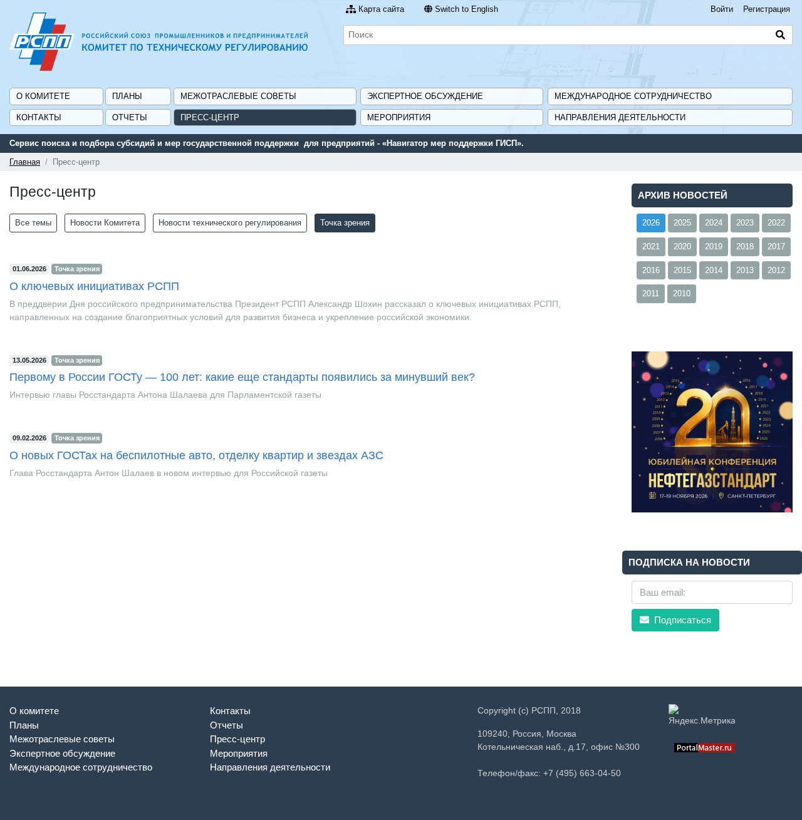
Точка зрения (345, 222)
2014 (713, 270)
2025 (682, 222)
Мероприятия (398, 117)
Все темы (33, 222)
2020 (682, 246)
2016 (651, 270)
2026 (651, 222)
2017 (776, 246)
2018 (745, 246)
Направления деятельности (620, 117)
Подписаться (681, 620)
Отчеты (129, 117)
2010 (681, 293)
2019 (713, 246)
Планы (127, 96)
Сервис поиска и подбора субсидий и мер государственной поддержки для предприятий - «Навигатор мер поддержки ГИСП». (266, 143)
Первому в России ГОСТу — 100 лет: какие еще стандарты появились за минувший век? (242, 377)
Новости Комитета (105, 222)
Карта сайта (381, 9)
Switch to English (466, 9)
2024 (713, 222)
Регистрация (766, 9)
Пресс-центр (209, 117)
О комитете (43, 96)
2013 (745, 270)
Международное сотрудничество (633, 96)
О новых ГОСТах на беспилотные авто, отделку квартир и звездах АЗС (196, 455)
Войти (722, 9)
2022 (776, 222)
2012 (776, 270)
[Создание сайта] (704, 747)
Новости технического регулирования (230, 222)
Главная (24, 162)
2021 (651, 246)
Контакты (38, 117)
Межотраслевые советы (238, 96)
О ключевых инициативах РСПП (94, 286)
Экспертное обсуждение (425, 96)
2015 (682, 270)
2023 (745, 222)
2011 (650, 293)
